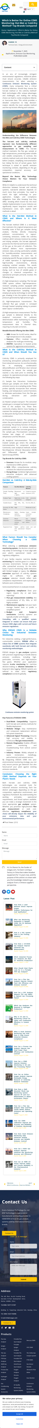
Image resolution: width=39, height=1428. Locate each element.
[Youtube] (10, 1328)
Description (14, 1262)
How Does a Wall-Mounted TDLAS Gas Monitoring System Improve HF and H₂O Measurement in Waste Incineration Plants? (22, 1093)
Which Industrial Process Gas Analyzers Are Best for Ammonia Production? (23, 958)
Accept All (19, 1414)
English (28, 9)
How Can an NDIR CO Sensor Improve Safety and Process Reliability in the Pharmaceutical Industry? (23, 1165)
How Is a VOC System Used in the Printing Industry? (22, 934)
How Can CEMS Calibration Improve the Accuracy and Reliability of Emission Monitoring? (23, 1123)
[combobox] (26, 4)
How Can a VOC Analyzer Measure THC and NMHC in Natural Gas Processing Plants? (23, 995)
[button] (34, 67)
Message (5, 848)
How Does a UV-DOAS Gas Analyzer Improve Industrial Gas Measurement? (22, 946)
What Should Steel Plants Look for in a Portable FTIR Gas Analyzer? (23, 970)
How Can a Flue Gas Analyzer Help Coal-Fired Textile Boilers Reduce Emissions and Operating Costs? (23, 1109)
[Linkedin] (13, 1328)
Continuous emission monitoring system (19, 712)
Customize (19, 1419)
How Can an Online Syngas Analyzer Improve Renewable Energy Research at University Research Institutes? (23, 1078)
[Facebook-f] (2, 1328)
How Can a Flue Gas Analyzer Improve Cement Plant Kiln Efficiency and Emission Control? (23, 982)
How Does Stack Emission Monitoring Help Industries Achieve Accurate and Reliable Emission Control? (23, 1137)
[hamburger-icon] (21, 7)
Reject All (19, 1424)
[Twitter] (6, 1328)
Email (4, 840)
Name (4, 832)
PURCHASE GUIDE (20, 56)
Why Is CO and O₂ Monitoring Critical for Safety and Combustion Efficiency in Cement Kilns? (22, 1020)
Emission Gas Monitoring (25, 53)
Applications (12, 30)
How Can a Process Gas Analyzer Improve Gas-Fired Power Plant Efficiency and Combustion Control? (23, 1050)
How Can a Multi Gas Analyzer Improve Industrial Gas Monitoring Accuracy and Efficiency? (23, 1151)
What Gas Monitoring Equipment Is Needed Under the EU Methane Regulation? (22, 922)
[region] (19, 1411)
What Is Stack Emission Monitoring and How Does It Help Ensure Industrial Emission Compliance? (22, 1035)
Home (4, 30)
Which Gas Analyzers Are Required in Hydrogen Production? (23, 1007)
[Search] (33, 4)
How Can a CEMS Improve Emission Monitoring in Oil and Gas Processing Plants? (22, 1064)
